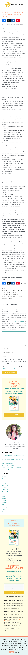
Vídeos (4, 511)
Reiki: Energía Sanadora (8, 463)
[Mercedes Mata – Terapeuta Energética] (14, 4)
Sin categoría (5, 507)
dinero (4, 292)
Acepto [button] (11, 652)
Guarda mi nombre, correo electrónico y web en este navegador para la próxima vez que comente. (14, 361)
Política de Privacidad (20, 321)
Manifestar (5, 496)
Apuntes (4, 476)
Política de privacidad (9, 368)
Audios (4, 483)
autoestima (7, 290)
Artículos (6, 288)
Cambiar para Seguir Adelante (12, 294)
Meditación (5, 498)
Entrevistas (5, 489)
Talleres (4, 509)
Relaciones (5, 505)
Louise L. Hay (5, 494)
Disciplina (8, 292)
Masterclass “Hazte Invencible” (10, 465)
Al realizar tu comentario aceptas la (12, 367)
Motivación (5, 500)
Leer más (17, 652)
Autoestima (5, 485)
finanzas (13, 292)
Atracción (4, 481)
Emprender (5, 487)
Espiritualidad (5, 492)
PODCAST (4, 502)
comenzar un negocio (16, 290)
